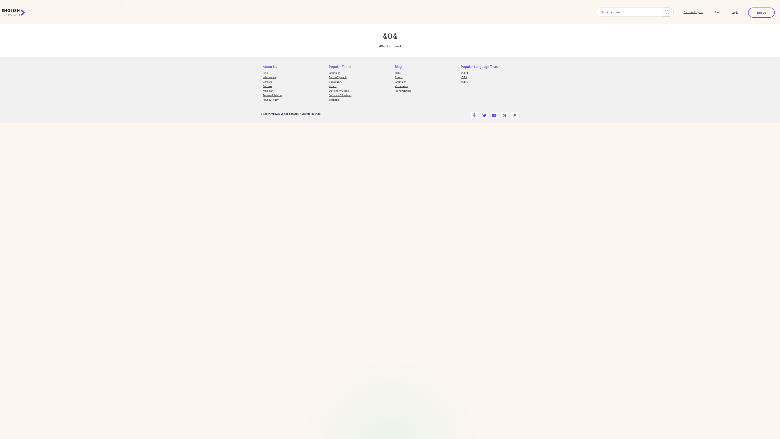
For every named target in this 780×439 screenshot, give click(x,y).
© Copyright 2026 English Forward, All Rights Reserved (290, 113)
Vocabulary (335, 82)
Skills (397, 73)
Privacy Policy (270, 99)
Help (265, 73)
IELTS (464, 77)
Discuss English (693, 12)
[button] (722, 12)
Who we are (269, 77)
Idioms (332, 86)
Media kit (268, 90)
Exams (399, 77)
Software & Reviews (340, 95)
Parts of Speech (338, 77)
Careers (267, 82)
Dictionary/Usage (339, 90)
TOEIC (464, 82)
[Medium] (504, 114)
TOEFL (464, 73)
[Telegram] (514, 114)
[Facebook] (474, 114)
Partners (267, 86)
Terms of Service (272, 95)
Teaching (334, 99)
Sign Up (761, 12)
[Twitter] (484, 114)
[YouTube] (494, 114)
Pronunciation (403, 90)
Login (735, 12)
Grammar (334, 73)
